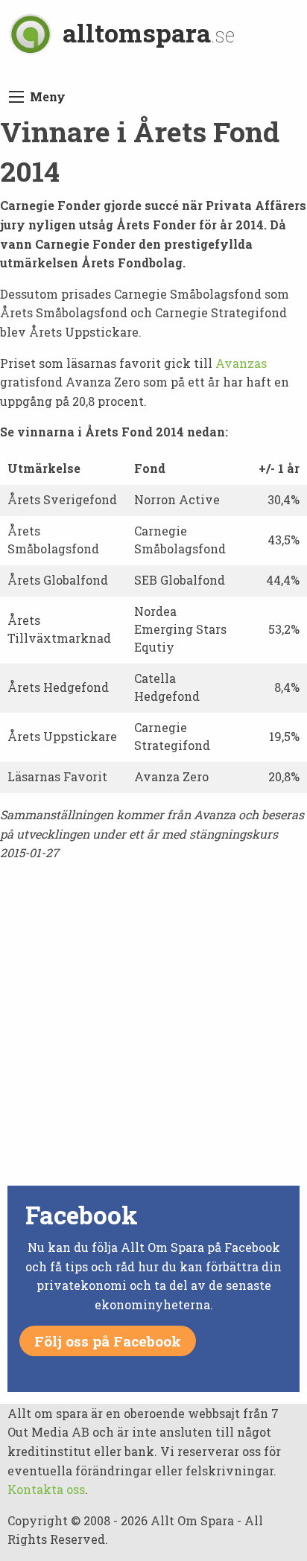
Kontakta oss (46, 1489)
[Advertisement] (153, 1027)
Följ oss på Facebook (107, 1341)
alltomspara (149, 32)
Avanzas (241, 363)
